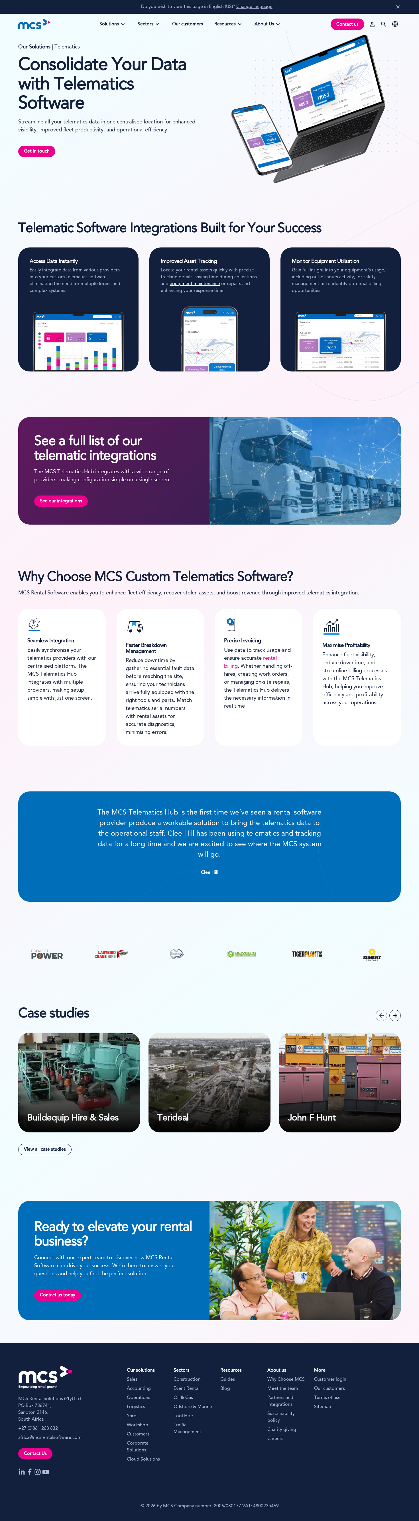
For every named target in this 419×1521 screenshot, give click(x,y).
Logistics (136, 1407)
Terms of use (327, 1398)
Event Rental (187, 1388)
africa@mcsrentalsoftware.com (50, 1437)
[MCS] (34, 24)
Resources (226, 26)
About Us (266, 26)
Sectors (149, 26)
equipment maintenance (195, 284)
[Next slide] (395, 1015)
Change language (254, 7)
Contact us (347, 24)
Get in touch (37, 151)
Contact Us (35, 1453)
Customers (138, 1434)
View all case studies (45, 1149)
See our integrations (61, 501)
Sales (132, 1379)
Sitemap (322, 1407)
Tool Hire (183, 1416)
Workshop (137, 1425)
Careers (275, 1439)
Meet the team (282, 1388)
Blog (225, 1388)
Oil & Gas (183, 1398)
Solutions (111, 26)
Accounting (139, 1388)
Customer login (330, 1379)
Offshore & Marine (193, 1407)
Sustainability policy (281, 1417)
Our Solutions (34, 47)
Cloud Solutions (143, 1459)
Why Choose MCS (286, 1379)
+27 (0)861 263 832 (38, 1428)
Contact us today (57, 1295)
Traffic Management (187, 1428)
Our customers (329, 1388)
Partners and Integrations (280, 1401)
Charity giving (281, 1429)
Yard (132, 1416)
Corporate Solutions (138, 1447)
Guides (227, 1379)
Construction (187, 1379)
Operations (138, 1398)
